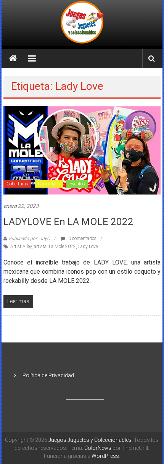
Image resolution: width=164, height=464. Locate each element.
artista (40, 246)
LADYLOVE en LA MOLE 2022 (68, 221)
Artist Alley (21, 246)
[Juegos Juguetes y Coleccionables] (82, 23)
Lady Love (88, 246)
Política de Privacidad (48, 375)
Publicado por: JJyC (29, 238)
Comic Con (49, 184)
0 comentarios (81, 238)
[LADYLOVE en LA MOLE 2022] (82, 150)
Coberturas (17, 184)
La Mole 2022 (62, 246)
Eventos (77, 184)
